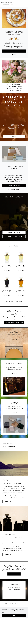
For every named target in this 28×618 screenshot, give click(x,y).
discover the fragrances (14, 236)
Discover (14, 339)
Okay (14, 615)
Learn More (7, 501)
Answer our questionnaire (14, 323)
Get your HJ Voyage (14, 189)
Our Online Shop (14, 574)
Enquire (14, 54)
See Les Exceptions (14, 51)
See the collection (14, 133)
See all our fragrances (14, 302)
